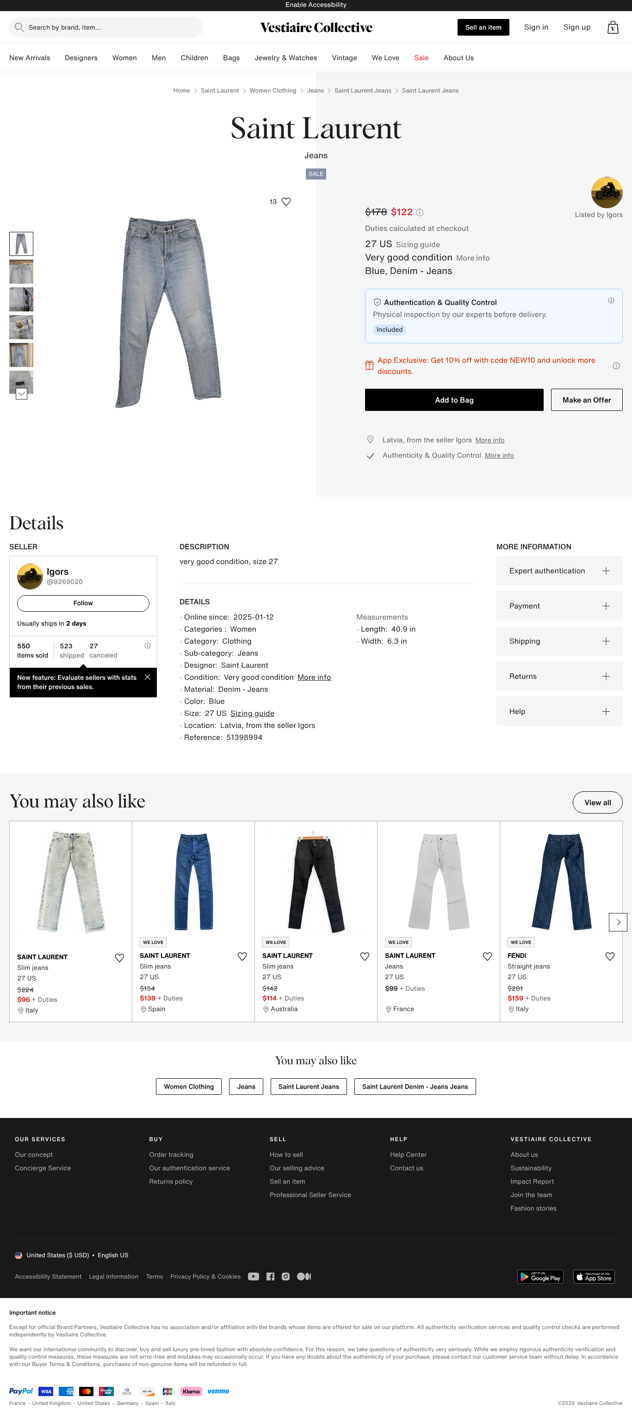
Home (181, 90)
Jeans (315, 90)
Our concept (34, 1155)
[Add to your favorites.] (119, 957)
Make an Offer (587, 399)
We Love (386, 58)
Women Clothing (273, 90)
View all (597, 802)
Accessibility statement (48, 1276)
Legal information (113, 1276)
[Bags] (247, 58)
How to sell (286, 1155)
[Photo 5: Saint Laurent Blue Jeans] (21, 355)
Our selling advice (297, 1168)
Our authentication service (189, 1168)
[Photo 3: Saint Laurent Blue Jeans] (21, 299)
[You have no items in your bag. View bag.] (613, 27)
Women (124, 58)
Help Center (408, 1155)
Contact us (406, 1168)
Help (517, 711)
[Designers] (105, 58)
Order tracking (171, 1155)
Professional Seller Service (310, 1195)
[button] (613, 27)
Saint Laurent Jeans (363, 90)
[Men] (173, 58)
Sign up (577, 27)
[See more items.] (21, 393)
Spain (152, 1403)
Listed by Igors (599, 214)
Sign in (536, 27)
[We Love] (407, 58)
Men (159, 58)
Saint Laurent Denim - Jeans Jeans (415, 1087)
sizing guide (418, 244)
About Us (459, 58)
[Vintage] (364, 58)
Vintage (344, 58)
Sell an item (483, 27)
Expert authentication (547, 570)
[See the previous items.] (21, 231)
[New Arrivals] (57, 58)
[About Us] (481, 58)
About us (524, 1155)
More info (473, 257)
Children (195, 58)
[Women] (144, 58)
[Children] (215, 58)
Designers (81, 58)
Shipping (524, 640)
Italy (171, 1403)
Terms (154, 1276)
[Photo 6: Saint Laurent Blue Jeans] (21, 383)
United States (94, 1403)
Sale (422, 58)
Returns (523, 676)
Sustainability (531, 1168)
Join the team (531, 1195)
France (17, 1403)
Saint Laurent (220, 90)
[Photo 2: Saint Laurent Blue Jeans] (21, 272)
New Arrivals (29, 58)
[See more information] (616, 365)
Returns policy (170, 1181)
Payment (524, 605)
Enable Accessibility (316, 5)
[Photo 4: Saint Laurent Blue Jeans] (21, 327)
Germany (128, 1403)
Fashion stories (534, 1208)
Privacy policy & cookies (205, 1276)
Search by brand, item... (65, 27)
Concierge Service (43, 1168)
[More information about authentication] (611, 300)
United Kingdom (51, 1403)
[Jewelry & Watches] (324, 58)
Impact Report (532, 1181)
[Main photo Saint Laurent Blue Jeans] (21, 244)
